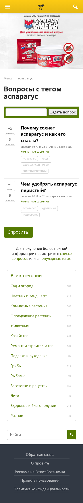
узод (45, 158)
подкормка (30, 214)
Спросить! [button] (18, 232)
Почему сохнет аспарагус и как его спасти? (43, 134)
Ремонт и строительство (32, 345)
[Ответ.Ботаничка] (41, 6)
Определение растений (31, 315)
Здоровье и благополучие (33, 405)
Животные (20, 325)
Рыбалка (18, 375)
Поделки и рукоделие (29, 355)
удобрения (49, 208)
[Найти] (75, 6)
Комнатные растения (35, 152)
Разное (17, 415)
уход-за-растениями (36, 164)
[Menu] (8, 6)
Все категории (26, 276)
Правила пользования (39, 480)
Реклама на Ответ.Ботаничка (40, 471)
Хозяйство (20, 335)
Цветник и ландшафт (29, 295)
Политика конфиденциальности (41, 489)
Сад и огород (22, 285)
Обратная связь (40, 454)
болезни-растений (34, 171)
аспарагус (29, 158)
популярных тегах (55, 258)
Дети (15, 395)
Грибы (16, 365)
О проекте (40, 463)
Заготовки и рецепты (29, 385)
